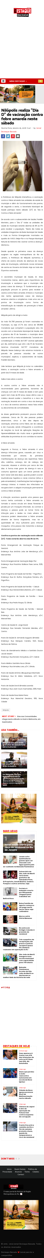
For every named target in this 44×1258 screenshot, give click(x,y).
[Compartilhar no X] (8, 136)
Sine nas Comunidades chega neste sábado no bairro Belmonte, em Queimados (21, 719)
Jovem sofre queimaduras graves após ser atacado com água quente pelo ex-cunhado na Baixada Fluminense (18, 862)
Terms (27, 1171)
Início (9, 1169)
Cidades (36, 1171)
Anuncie (18, 1171)
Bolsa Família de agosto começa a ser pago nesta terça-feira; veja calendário (26, 907)
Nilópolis (6, 710)
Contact (21, 1174)
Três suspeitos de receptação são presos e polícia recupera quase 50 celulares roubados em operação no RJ (18, 945)
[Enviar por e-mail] (18, 136)
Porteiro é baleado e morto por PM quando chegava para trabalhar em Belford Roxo (18, 893)
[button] (3, 81)
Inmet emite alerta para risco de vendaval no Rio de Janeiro (19, 847)
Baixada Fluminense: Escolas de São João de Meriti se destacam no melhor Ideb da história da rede (18, 972)
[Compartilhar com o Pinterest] (13, 136)
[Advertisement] (22, 55)
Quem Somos (19, 1169)
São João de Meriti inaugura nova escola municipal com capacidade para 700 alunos (27, 958)
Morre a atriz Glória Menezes (25, 917)
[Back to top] (38, 1252)
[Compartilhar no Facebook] (3, 136)
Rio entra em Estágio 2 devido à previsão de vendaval (26, 931)
